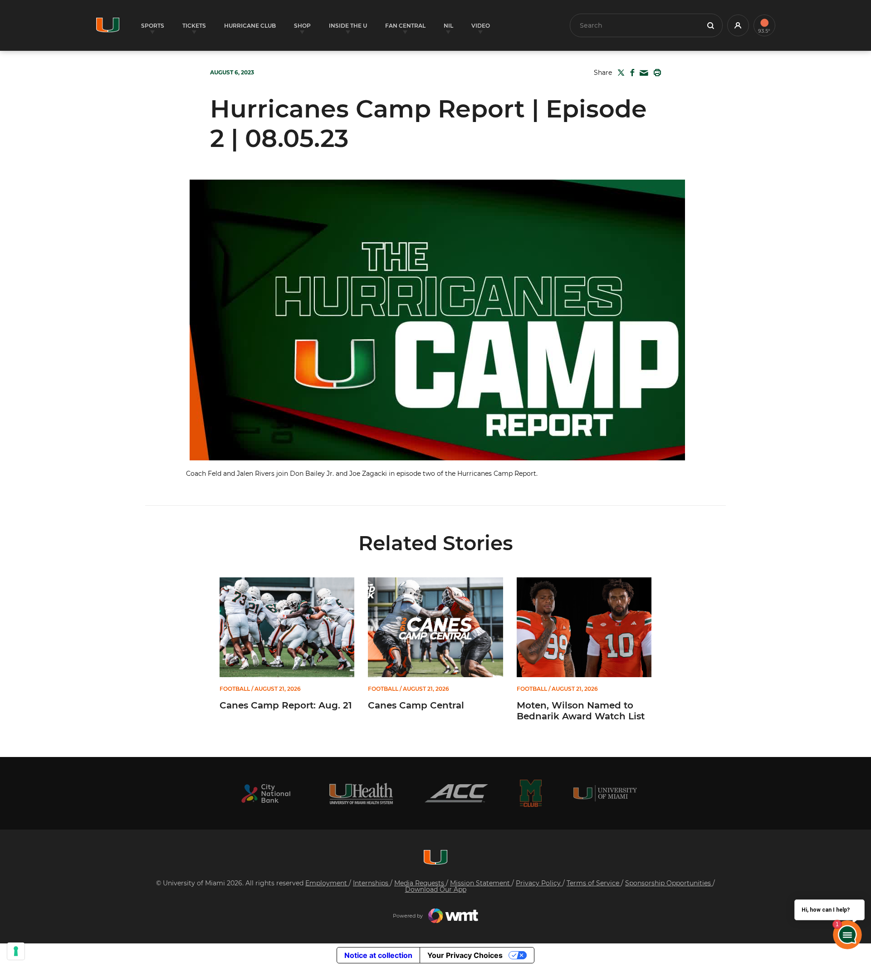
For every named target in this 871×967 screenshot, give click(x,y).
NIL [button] (448, 25)
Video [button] (480, 25)
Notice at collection (378, 955)
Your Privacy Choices (465, 955)
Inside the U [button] (348, 25)
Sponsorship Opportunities (669, 883)
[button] (738, 25)
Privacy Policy (539, 883)
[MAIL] (642, 73)
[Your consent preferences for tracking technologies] (15, 951)
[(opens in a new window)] (266, 793)
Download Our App (435, 889)
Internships (371, 883)
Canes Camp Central (416, 705)
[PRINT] (655, 72)
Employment (327, 883)
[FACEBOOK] (630, 72)
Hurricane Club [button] (250, 25)
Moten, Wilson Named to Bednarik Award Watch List (581, 711)
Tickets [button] (194, 25)
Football (235, 689)
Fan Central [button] (405, 25)
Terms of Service (594, 883)
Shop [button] (302, 25)
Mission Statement (481, 883)
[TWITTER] (619, 72)
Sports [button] (152, 25)
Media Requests (420, 883)
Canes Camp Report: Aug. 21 (286, 705)
